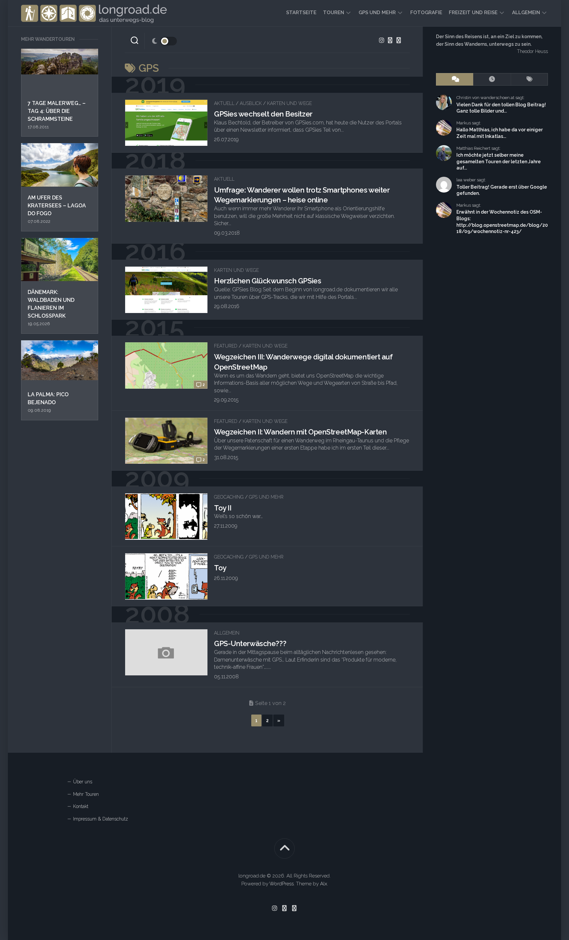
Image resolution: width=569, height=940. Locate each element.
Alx (323, 884)
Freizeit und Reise (473, 12)
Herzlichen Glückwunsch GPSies (267, 280)
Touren (333, 12)
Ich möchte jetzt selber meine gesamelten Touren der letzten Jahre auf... (498, 161)
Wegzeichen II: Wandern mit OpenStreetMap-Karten (300, 432)
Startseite (301, 12)
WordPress (281, 884)
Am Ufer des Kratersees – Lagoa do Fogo (57, 206)
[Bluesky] (390, 40)
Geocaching (229, 497)
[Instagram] (382, 40)
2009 (157, 478)
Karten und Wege (289, 103)
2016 (155, 251)
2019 (155, 85)
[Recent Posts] (491, 79)
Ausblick (251, 103)
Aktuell (224, 103)
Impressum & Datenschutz (100, 819)
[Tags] (529, 79)
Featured (225, 346)
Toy (220, 567)
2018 (155, 161)
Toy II (222, 508)
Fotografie (426, 12)
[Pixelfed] (399, 40)
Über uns (82, 781)
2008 (157, 614)
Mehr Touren (86, 794)
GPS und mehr (377, 12)
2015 (154, 327)
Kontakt (80, 806)
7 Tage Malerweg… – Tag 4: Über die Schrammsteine (57, 111)
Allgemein (526, 12)
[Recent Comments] (454, 79)
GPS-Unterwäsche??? (250, 643)
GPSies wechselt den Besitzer (263, 114)
